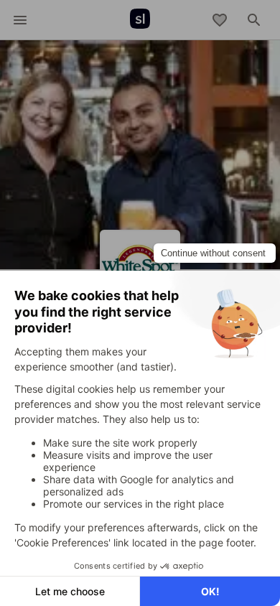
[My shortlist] (219, 20)
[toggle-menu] (20, 20)
